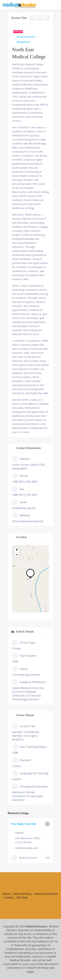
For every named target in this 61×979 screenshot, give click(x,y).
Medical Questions (46, 894)
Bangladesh (23, 41)
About (6, 894)
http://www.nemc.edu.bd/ (27, 521)
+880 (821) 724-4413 (25, 495)
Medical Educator (37, 926)
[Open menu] (55, 5)
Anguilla (19, 832)
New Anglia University (23, 823)
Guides (9, 897)
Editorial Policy (22, 894)
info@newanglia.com (26, 848)
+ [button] (17, 550)
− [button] (17, 555)
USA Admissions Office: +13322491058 (28, 840)
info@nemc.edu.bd (23, 508)
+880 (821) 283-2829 (25, 482)
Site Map (21, 897)
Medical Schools (26, 36)
